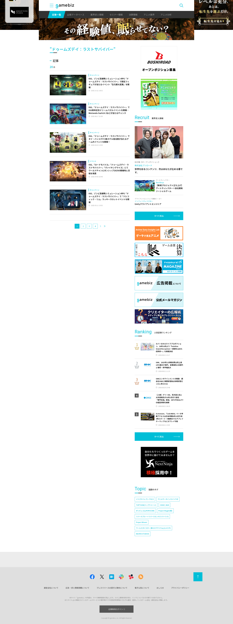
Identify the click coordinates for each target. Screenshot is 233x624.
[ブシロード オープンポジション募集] (159, 61)
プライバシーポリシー (180, 587)
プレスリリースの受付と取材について (112, 587)
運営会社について (51, 587)
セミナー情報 (116, 14)
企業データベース (75, 14)
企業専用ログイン (115, 609)
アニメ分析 (166, 14)
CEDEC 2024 (164, 505)
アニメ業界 (149, 14)
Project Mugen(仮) (165, 511)
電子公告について (142, 587)
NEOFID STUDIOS (142, 534)
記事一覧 (56, 14)
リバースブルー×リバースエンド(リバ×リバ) (152, 516)
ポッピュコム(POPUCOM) (145, 511)
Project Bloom (141, 522)
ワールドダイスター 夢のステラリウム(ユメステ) (153, 528)
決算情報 (133, 14)
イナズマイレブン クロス (145, 499)
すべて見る (159, 215)
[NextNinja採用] (159, 462)
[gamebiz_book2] (159, 94)
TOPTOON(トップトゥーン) (146, 505)
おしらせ (160, 587)
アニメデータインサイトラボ (168, 499)
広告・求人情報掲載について (77, 587)
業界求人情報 (97, 14)
